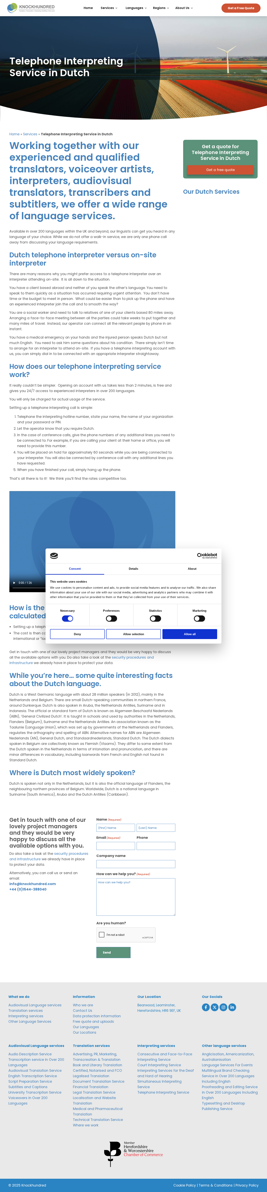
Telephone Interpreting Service (163, 1092)
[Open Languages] (146, 8)
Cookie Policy (184, 1185)
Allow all (190, 634)
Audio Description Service (30, 1054)
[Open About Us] (192, 8)
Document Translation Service (98, 1081)
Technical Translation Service (98, 1119)
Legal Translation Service (94, 1092)
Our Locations (84, 1032)
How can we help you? (123, 874)
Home (14, 134)
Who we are (83, 1005)
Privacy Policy (247, 1185)
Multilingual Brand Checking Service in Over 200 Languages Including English (228, 1076)
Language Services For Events (227, 1065)
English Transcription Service (32, 1076)
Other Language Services (29, 1021)
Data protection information (97, 1016)
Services (30, 134)
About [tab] (192, 568)
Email (108, 837)
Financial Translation (90, 1087)
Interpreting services (25, 1016)
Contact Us (82, 1010)
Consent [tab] (75, 568)
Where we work (86, 1125)
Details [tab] (133, 568)
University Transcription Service (34, 1092)
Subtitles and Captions (27, 1087)
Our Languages (86, 1027)
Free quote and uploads (93, 1021)
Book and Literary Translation (97, 1065)
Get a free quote (220, 170)
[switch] (111, 618)
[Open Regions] (169, 8)
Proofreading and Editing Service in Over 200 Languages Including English (230, 1092)
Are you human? (111, 923)
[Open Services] (117, 8)
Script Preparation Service (30, 1081)
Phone (142, 837)
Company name (111, 855)
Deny (77, 634)
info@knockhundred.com (32, 884)
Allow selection (133, 634)
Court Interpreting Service (159, 1065)
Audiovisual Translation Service (35, 1070)
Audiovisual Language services (35, 1005)
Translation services (25, 1010)
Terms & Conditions (216, 1185)
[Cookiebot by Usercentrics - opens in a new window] (200, 556)
